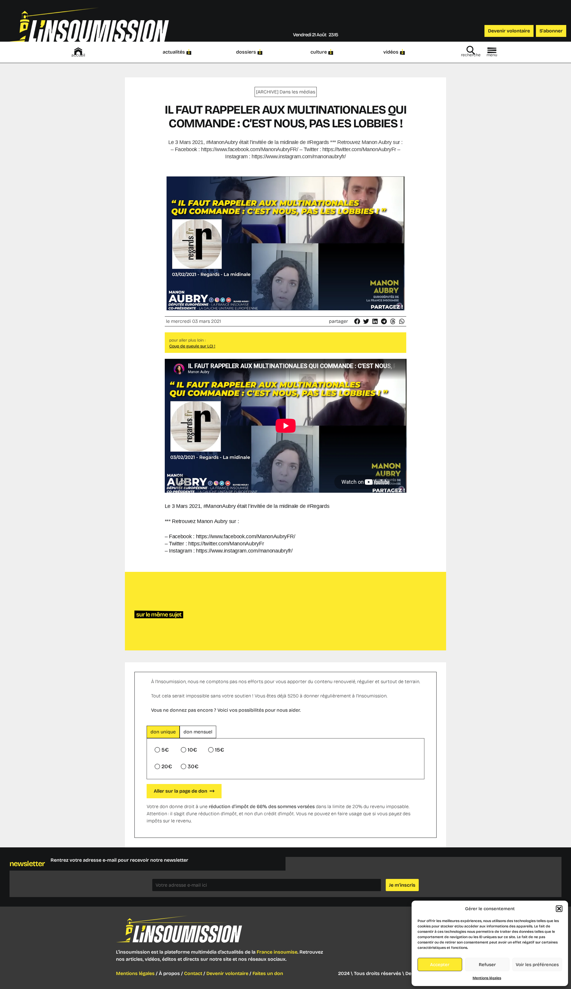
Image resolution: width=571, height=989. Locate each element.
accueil (78, 55)
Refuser (487, 964)
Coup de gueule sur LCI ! (192, 346)
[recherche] (470, 50)
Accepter (439, 964)
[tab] (163, 732)
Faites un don (267, 973)
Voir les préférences (537, 964)
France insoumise (277, 952)
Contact (193, 973)
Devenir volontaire (227, 973)
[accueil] (78, 51)
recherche (471, 54)
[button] (559, 909)
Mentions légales (487, 978)
